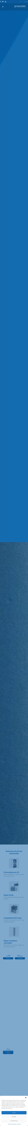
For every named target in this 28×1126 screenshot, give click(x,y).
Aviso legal (19, 1124)
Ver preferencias (14, 1120)
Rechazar (14, 1116)
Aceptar (14, 1112)
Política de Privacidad (12, 1124)
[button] (26, 1097)
